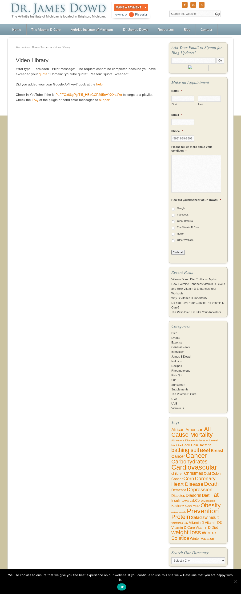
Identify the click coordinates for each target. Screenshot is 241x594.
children (177, 473)
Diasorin (193, 495)
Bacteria (205, 445)
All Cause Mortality (192, 432)
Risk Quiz (177, 375)
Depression (200, 489)
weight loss (186, 532)
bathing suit (185, 450)
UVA (174, 399)
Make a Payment (128, 7)
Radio (180, 233)
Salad (196, 517)
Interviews (177, 352)
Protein (180, 517)
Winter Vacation (202, 538)
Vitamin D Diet (207, 527)
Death (211, 484)
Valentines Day (179, 522)
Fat (214, 495)
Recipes (176, 366)
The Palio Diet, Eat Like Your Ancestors (196, 312)
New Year (192, 506)
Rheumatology (180, 370)
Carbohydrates (189, 462)
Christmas (193, 473)
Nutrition (176, 361)
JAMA (185, 500)
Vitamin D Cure (183, 527)
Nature (177, 506)
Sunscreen (178, 384)
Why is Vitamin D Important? (189, 298)
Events (175, 337)
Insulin (176, 500)
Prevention (203, 511)
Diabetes (178, 496)
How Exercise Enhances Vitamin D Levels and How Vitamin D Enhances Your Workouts (198, 288)
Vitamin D (177, 408)
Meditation (209, 500)
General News (180, 347)
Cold (207, 473)
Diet (174, 333)
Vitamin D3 (213, 523)
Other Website (185, 240)
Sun (174, 380)
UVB (174, 403)
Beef (205, 450)
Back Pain (190, 445)
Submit (178, 252)
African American (187, 429)
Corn (188, 478)
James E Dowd (181, 356)
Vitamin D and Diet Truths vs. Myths (194, 279)
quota (43, 74)
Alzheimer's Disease (183, 440)
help (99, 84)
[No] (235, 581)
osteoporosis (178, 512)
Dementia (178, 490)
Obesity (211, 505)
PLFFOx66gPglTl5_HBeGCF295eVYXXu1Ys (89, 94)
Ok (122, 587)
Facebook (183, 214)
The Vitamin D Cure (188, 227)
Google (181, 208)
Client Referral (185, 221)
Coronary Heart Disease (193, 481)
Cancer (196, 455)
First (174, 104)
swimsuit (210, 517)
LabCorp (196, 500)
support (104, 100)
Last (201, 104)
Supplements (179, 389)
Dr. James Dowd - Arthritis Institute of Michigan (58, 12)
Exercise (176, 342)
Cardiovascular (194, 467)
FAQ (35, 100)
